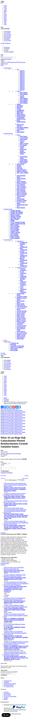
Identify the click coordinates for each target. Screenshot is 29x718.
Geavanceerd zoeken (6, 59)
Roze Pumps (23, 145)
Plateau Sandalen (15, 215)
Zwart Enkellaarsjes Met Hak (23, 256)
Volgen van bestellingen (16, 347)
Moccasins (19, 168)
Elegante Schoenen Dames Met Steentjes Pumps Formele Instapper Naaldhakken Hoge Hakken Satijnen (15, 489)
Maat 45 (22, 89)
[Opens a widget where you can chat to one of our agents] (6, 715)
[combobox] (8, 57)
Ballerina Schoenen (22, 171)
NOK (5, 15)
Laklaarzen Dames (21, 267)
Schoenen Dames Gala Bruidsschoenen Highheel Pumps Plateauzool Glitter (14, 601)
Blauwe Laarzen (21, 321)
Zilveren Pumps (22, 141)
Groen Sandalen (14, 229)
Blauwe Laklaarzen (23, 291)
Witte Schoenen (21, 185)
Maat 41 (22, 84)
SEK (5, 21)
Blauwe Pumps (24, 143)
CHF (5, 23)
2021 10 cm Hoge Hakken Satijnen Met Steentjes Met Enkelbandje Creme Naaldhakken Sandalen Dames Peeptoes (15, 527)
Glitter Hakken (21, 114)
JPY (5, 13)
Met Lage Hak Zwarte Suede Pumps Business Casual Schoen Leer (14, 571)
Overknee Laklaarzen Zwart (23, 285)
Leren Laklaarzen (23, 288)
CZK (5, 10)
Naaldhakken (20, 110)
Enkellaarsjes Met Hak (23, 243)
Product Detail (3, 475)
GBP (5, 7)
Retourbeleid (13, 349)
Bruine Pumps (24, 161)
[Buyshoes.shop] (16, 62)
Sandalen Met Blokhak (16, 212)
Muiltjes (12, 220)
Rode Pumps (23, 139)
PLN (5, 17)
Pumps (18, 135)
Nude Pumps (23, 159)
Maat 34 (22, 73)
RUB (5, 18)
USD (5, 24)
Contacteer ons (14, 343)
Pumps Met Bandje (23, 150)
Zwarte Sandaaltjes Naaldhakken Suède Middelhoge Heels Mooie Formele (15, 578)
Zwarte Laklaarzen (23, 272)
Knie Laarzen (20, 303)
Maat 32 (22, 70)
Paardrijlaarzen (21, 327)
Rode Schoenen (21, 190)
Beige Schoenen (21, 188)
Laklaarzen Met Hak (23, 278)
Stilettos (19, 104)
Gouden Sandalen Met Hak (17, 223)
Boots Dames (20, 338)
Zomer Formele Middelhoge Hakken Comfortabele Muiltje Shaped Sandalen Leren (14, 610)
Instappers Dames (22, 200)
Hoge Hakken (20, 132)
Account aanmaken (9, 51)
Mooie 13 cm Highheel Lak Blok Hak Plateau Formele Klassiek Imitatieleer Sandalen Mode (14, 620)
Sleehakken (20, 105)
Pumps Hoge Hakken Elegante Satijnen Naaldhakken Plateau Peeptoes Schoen (14, 497)
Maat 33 (22, 72)
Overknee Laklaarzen (23, 269)
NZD (5, 14)
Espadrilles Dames (15, 218)
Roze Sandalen (14, 235)
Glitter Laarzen (21, 335)
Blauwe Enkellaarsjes (23, 259)
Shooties (19, 165)
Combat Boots (21, 322)
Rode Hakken (24, 98)
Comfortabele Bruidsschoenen (21, 118)
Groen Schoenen (21, 191)
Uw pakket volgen (8, 686)
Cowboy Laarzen (21, 325)
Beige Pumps (23, 162)
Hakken (19, 91)
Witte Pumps (23, 136)
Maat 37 (22, 78)
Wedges (19, 108)
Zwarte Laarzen (21, 312)
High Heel (19, 107)
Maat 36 (22, 76)
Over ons (6, 692)
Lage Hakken (20, 129)
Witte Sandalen (14, 225)
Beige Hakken (24, 94)
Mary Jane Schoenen (22, 172)
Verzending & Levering (10, 683)
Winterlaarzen (21, 337)
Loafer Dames (20, 164)
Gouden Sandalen (15, 232)
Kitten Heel (20, 113)
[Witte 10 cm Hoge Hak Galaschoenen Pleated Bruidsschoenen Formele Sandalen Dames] (14, 413)
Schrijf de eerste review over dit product (11, 453)
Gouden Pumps (22, 147)
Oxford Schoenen (21, 169)
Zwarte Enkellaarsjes (23, 252)
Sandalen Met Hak (15, 210)
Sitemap (6, 698)
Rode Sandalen (14, 228)
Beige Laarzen (21, 315)
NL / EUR (3, 354)
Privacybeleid (14, 350)
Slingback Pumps (22, 153)
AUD (5, 5)
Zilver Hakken (24, 100)
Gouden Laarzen (21, 318)
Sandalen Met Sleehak (16, 213)
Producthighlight (5, 563)
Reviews (3, 564)
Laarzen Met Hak (22, 311)
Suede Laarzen (21, 331)
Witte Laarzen (21, 314)
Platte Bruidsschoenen (21, 121)
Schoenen (6, 400)
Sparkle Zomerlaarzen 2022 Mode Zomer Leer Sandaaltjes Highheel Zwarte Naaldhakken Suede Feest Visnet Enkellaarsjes (15, 588)
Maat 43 (22, 87)
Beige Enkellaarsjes (23, 249)
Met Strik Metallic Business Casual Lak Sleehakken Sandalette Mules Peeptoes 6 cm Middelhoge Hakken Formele (16, 658)
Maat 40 (22, 82)
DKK (5, 11)
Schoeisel (6, 399)
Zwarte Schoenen (21, 187)
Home (5, 397)
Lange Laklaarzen (23, 275)
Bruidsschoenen (21, 116)
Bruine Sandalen (14, 236)
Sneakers (19, 167)
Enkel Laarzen (21, 305)
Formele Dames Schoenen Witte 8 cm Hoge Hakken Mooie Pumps (15, 504)
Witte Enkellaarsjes (23, 246)
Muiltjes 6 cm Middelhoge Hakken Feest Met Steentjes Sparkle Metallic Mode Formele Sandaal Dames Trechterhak (16, 647)
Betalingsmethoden (9, 685)
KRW (5, 20)
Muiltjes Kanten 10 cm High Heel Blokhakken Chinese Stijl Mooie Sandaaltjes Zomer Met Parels (16, 637)
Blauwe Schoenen (21, 194)
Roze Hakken (23, 101)
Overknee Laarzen (22, 296)
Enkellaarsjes (20, 241)
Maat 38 (22, 79)
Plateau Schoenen (21, 183)
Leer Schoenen (21, 184)
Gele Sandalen (14, 234)
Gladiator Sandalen (15, 216)
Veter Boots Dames (22, 306)
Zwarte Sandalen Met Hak (17, 222)
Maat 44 (22, 88)
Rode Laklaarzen (23, 281)
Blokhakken (20, 111)
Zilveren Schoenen (22, 193)
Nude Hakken (24, 103)
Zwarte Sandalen (15, 226)
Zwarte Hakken (22, 96)
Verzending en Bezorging (17, 346)
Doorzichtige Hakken (22, 127)
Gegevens (3, 532)
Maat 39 (22, 81)
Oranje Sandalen (15, 238)
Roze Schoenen (21, 207)
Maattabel (13, 344)
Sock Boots (20, 324)
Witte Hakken (24, 92)
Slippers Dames (14, 219)
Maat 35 (22, 75)
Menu (2, 65)
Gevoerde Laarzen (22, 333)
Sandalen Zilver (14, 231)
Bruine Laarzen (21, 319)
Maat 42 (22, 85)
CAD (5, 8)
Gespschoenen (20, 199)
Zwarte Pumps (24, 137)
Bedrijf (5, 699)
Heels (18, 130)
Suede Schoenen (21, 181)
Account (3, 353)
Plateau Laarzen (21, 334)
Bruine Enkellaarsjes (23, 262)
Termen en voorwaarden (10, 696)
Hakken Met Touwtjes (20, 125)
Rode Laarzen (21, 317)
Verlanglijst (7, 47)
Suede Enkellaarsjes (23, 265)
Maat (18, 69)
